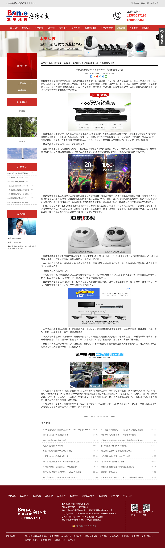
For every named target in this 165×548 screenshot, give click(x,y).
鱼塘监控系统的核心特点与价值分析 (57, 451)
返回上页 (105, 416)
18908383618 (16, 238)
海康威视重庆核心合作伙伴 (60, 536)
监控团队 (51, 28)
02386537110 (16, 242)
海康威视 (77, 536)
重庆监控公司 (46, 63)
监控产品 (76, 28)
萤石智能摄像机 (90, 536)
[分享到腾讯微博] (100, 76)
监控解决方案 (107, 28)
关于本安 (133, 28)
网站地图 (145, 3)
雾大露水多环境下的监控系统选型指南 (116, 451)
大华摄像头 (114, 536)
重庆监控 (14, 28)
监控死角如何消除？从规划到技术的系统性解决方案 (19, 194)
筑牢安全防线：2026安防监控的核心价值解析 (61, 477)
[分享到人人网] (103, 76)
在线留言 (154, 3)
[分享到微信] (106, 76)
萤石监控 (103, 536)
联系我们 (146, 28)
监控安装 (26, 28)
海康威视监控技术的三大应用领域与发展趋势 (61, 462)
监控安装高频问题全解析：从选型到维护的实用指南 (122, 477)
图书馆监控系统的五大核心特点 (19, 202)
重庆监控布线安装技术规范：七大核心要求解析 (62, 472)
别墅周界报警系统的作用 (17, 198)
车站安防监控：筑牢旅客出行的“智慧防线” (60, 467)
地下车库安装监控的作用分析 (113, 462)
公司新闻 (22, 83)
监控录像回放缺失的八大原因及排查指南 (117, 467)
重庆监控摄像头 (31, 540)
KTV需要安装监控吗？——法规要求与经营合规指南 (19, 177)
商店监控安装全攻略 (109, 472)
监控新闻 (121, 28)
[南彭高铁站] (22, 146)
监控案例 (39, 28)
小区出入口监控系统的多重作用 (55, 456)
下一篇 (113, 416)
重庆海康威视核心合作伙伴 (36, 536)
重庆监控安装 (86, 520)
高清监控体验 (90, 28)
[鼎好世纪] (22, 116)
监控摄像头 (96, 520)
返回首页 (93, 416)
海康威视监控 (147, 536)
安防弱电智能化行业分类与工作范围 (115, 456)
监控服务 (63, 28)
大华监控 (125, 536)
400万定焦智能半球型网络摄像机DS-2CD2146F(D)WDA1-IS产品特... (19, 173)
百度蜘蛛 (135, 3)
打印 (99, 416)
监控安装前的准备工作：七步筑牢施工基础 (19, 186)
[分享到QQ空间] (94, 76)
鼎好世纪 (22, 131)
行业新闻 (22, 90)
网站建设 (99, 517)
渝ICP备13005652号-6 (77, 517)
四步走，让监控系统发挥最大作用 (19, 182)
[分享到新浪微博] (97, 76)
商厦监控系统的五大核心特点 (19, 190)
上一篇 (86, 416)
